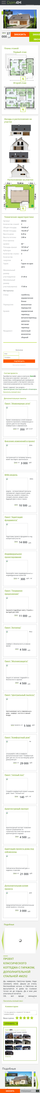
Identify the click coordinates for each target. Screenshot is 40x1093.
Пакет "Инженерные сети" (17, 403)
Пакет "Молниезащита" (16, 661)
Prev (5, 19)
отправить (10, 1023)
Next (35, 19)
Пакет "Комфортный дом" (17, 737)
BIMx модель (11, 474)
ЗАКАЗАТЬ (20, 34)
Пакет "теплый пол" (14, 775)
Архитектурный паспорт (17, 808)
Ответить (8, 1056)
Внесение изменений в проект (20, 441)
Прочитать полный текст (12, 392)
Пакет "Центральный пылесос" (20, 695)
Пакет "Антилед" (13, 627)
